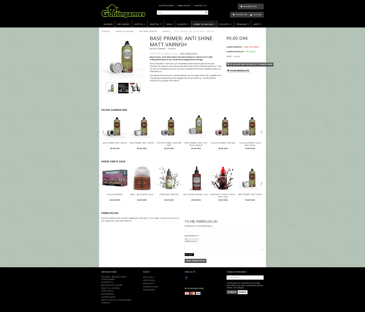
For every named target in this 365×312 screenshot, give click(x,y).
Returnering (107, 294)
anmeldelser (169, 53)
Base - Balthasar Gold (141, 194)
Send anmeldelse (195, 260)
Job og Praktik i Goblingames (116, 300)
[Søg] (206, 12)
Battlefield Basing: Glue (196, 194)
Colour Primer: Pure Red (223, 143)
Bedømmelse (191, 235)
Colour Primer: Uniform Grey (169, 144)
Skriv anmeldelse (188, 53)
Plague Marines (115, 194)
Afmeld (243, 292)
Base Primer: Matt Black (115, 143)
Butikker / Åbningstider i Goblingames (114, 278)
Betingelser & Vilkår (111, 285)
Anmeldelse (191, 241)
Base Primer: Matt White (142, 143)
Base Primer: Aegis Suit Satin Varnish (196, 144)
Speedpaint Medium (169, 194)
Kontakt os (200, 5)
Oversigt (105, 303)
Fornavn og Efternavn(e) (198, 226)
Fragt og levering (110, 288)
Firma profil (184, 5)
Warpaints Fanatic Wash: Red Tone (223, 195)
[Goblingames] (123, 10)
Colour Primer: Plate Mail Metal (250, 144)
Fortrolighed (166, 5)
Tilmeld (232, 292)
